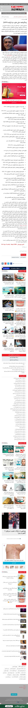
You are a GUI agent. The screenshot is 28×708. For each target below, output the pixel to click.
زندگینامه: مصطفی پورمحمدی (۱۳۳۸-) (19, 378)
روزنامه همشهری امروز (24, 4)
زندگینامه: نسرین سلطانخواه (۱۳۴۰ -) (19, 417)
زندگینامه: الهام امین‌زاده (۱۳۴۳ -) (20, 429)
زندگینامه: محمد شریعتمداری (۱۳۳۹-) (19, 383)
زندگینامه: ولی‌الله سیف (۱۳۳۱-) (20, 424)
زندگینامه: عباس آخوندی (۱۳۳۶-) (20, 381)
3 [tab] (17, 538)
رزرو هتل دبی (8, 677)
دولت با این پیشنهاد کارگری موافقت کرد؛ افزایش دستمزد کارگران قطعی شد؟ (13, 368)
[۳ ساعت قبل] (23, 610)
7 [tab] (11, 538)
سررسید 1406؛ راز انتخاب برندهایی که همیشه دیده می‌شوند (11, 640)
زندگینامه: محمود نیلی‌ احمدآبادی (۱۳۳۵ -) (19, 405)
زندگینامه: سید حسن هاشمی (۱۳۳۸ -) (19, 397)
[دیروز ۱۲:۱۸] (23, 621)
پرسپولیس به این (22, 13)
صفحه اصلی (25, 16)
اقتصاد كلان (15, 16)
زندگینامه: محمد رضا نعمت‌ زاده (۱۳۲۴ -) (19, 436)
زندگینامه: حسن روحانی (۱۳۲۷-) (20, 380)
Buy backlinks (23, 674)
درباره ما (24, 685)
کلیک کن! (14, 563)
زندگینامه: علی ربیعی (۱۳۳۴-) (20, 395)
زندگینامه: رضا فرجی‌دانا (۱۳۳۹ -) (20, 422)
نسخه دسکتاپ (14, 694)
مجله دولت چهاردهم (15, 257)
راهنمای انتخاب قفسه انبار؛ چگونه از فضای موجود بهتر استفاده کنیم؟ (11, 620)
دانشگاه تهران (9, 55)
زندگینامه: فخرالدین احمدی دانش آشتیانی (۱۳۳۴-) (17, 409)
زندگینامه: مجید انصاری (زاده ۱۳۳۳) (19, 438)
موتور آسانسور (15, 666)
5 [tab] (14, 538)
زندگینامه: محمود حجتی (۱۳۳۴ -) (20, 426)
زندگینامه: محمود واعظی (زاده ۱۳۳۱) (19, 402)
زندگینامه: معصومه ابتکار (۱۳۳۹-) (20, 412)
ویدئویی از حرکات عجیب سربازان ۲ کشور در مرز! (15, 532)
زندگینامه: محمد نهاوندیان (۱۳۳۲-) (20, 385)
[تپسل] (2, 81)
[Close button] (27, 703)
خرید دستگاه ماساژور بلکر (21, 668)
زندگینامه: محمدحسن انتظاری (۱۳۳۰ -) (19, 407)
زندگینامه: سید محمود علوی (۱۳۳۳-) (19, 398)
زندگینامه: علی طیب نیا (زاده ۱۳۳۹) (15, 22)
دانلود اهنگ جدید (15, 677)
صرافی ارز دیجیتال (16, 674)
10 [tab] (7, 538)
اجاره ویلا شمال (12, 668)
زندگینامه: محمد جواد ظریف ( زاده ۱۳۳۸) (19, 393)
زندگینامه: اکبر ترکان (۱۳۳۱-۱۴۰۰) (20, 386)
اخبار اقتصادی (20, 16)
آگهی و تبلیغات (11, 4)
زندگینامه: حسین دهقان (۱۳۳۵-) (20, 434)
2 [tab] (18, 538)
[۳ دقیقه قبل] (14, 521)
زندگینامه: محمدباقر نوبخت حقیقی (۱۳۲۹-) (19, 390)
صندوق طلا (9, 674)
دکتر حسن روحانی (23, 225)
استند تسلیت (23, 672)
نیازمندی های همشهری (17, 4)
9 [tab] (8, 538)
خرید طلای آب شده (13, 670)
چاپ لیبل (4, 672)
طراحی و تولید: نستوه (13, 702)
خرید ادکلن (7, 668)
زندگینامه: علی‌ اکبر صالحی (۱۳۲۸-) (20, 431)
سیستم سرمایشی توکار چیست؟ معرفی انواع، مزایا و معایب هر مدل (11, 652)
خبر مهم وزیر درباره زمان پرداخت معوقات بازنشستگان (16, 366)
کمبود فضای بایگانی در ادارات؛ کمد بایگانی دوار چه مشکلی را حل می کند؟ (11, 636)
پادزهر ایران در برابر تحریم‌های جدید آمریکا (18, 369)
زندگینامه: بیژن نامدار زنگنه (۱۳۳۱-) (20, 392)
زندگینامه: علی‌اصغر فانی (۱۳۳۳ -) (20, 421)
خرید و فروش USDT (22, 666)
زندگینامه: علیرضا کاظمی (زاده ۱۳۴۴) (19, 439)
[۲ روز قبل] (23, 626)
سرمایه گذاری (14, 102)
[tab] (14, 355)
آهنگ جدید (17, 672)
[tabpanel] (14, 524)
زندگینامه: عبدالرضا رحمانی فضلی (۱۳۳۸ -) (18, 410)
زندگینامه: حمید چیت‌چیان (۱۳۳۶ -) (20, 432)
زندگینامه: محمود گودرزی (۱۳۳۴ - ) (20, 419)
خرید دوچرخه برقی (11, 672)
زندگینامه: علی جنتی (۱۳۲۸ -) (20, 414)
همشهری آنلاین (17, 8)
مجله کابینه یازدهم (22, 427)
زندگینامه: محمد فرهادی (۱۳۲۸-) (20, 400)
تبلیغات (24, 688)
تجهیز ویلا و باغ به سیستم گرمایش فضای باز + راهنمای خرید (11, 624)
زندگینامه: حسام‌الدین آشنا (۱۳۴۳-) (20, 415)
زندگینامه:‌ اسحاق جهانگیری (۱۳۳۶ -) (19, 388)
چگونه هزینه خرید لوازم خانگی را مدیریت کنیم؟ (13, 645)
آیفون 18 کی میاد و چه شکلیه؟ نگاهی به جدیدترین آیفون (11, 608)
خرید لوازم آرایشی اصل (22, 670)
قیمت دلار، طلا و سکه (22, 687)
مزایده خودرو (6, 670)
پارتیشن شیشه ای (23, 677)
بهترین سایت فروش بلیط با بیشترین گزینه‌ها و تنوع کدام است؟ (11, 615)
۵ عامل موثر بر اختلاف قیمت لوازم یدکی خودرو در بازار (12, 656)
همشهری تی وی (6, 4)
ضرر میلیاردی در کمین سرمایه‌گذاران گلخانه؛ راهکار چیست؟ (11, 630)
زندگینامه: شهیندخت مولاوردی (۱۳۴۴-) (19, 403)
